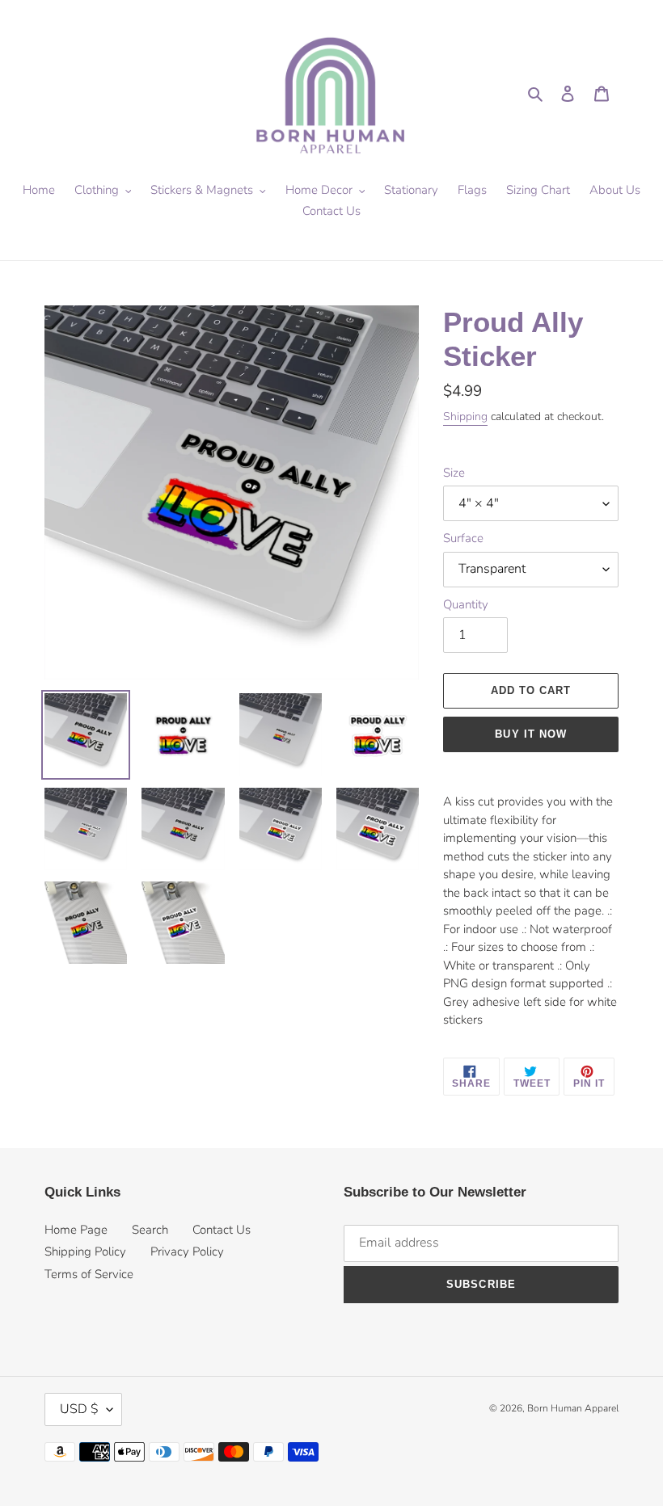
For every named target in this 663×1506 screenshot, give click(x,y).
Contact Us (221, 1230)
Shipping (465, 416)
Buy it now (530, 734)
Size (454, 473)
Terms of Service (88, 1274)
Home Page (76, 1230)
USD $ (79, 1409)
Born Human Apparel (573, 1408)
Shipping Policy (85, 1251)
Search (150, 1230)
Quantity (465, 604)
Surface (463, 538)
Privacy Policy (187, 1251)
